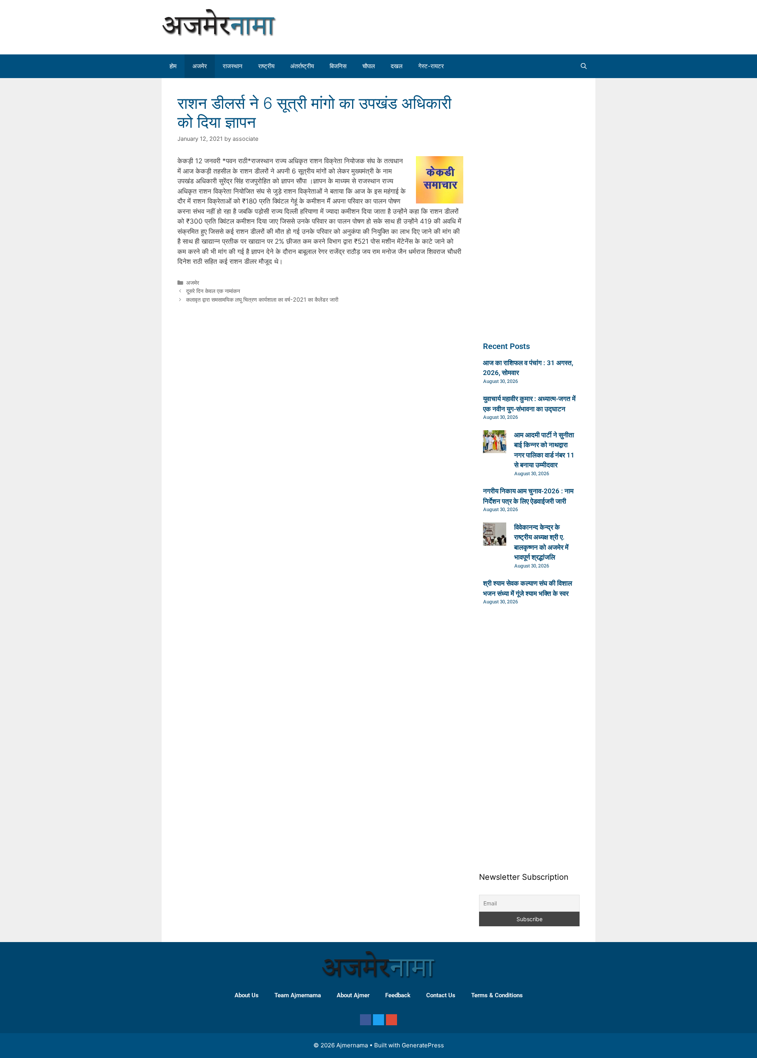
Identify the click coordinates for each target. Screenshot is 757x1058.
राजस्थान (232, 66)
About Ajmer (353, 995)
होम (173, 66)
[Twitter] (378, 1019)
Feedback (397, 995)
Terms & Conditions (497, 995)
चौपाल (368, 66)
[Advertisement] (522, 25)
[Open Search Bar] (583, 66)
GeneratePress (423, 1045)
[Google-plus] (391, 1019)
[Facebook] (365, 1019)
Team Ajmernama (297, 995)
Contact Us (440, 995)
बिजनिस (338, 66)
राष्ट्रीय (266, 66)
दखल (397, 66)
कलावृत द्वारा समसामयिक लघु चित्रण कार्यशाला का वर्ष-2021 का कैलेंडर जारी (262, 299)
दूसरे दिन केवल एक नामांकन (213, 290)
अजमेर (199, 66)
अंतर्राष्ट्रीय (302, 66)
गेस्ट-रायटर (431, 66)
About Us (247, 995)
